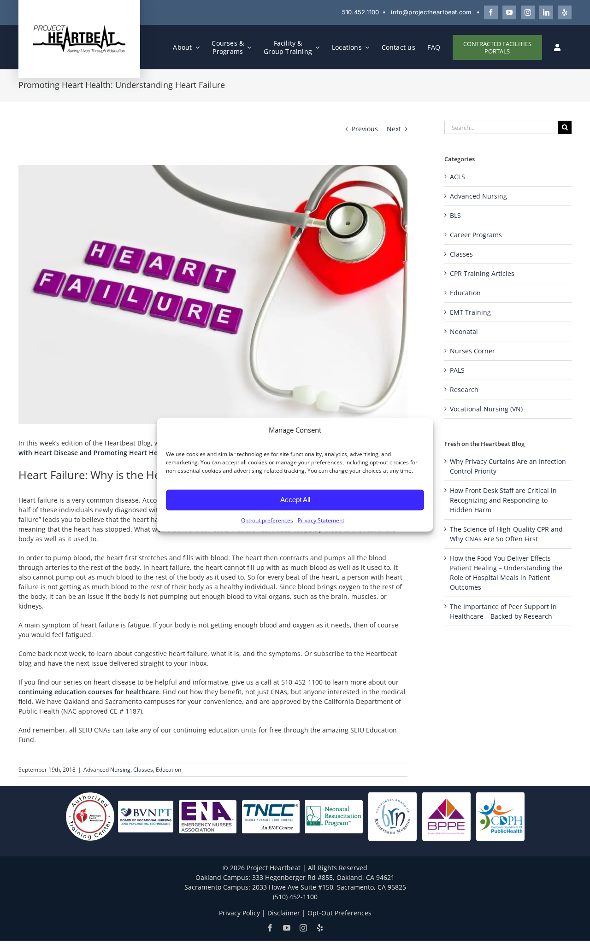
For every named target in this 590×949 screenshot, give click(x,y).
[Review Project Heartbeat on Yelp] (565, 12)
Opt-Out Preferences (339, 912)
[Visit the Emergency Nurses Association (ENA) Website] (207, 816)
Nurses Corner (472, 350)
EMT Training (470, 312)
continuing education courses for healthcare (88, 691)
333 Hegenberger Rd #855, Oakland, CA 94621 (323, 877)
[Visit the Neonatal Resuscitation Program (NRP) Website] (334, 816)
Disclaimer (283, 912)
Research (464, 389)
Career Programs (476, 234)
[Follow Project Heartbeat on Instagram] (528, 12)
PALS (457, 370)
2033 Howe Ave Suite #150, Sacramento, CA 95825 (329, 887)
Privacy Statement (321, 520)
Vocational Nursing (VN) (486, 408)
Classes (143, 769)
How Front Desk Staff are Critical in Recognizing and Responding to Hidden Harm (503, 500)
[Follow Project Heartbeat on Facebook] (491, 12)
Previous (365, 128)
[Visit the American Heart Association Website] (90, 816)
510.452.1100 (360, 12)
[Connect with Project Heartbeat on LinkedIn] (546, 12)
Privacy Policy (239, 912)
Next (394, 128)
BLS (455, 215)
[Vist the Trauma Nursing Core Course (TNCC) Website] (271, 816)
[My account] (557, 47)
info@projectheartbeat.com (431, 12)
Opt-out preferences (267, 520)
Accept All (295, 500)
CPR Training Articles (482, 273)
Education (168, 769)
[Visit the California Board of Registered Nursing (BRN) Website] (392, 816)
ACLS (457, 176)
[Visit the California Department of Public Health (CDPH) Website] (500, 816)
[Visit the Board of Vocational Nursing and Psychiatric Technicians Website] (145, 816)
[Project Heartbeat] (79, 27)
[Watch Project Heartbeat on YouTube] (509, 12)
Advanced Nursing (106, 769)
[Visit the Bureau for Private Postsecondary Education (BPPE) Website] (446, 816)
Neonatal (464, 331)
